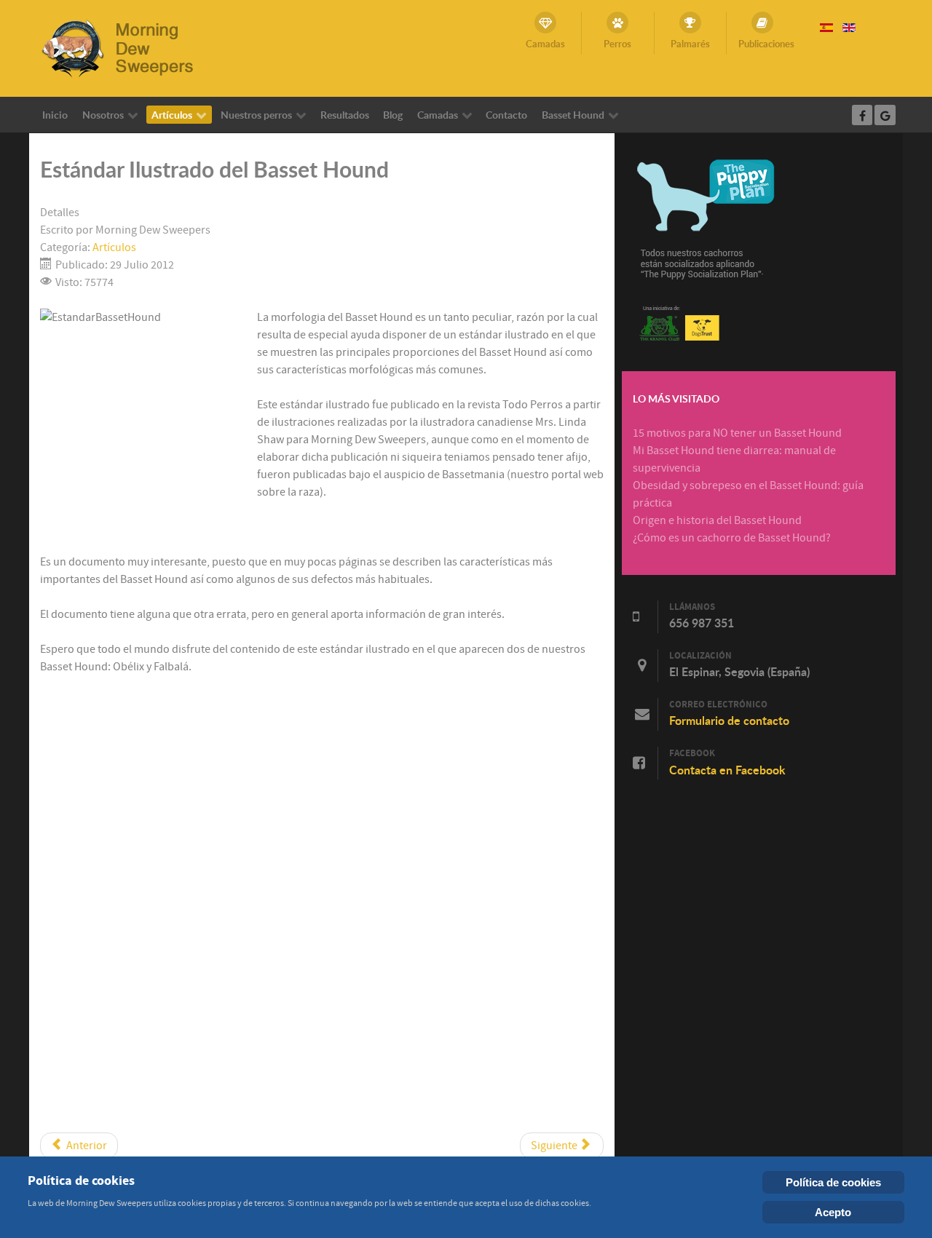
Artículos (114, 247)
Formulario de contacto (729, 720)
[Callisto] (127, 47)
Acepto (833, 1212)
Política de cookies (833, 1182)
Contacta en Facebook (727, 770)
